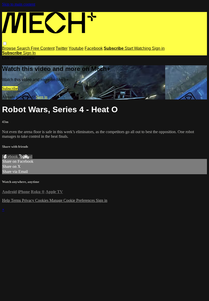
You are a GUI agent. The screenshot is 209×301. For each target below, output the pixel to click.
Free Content (43, 48)
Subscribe (10, 88)
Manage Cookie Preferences (72, 200)
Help (6, 200)
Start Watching (138, 48)
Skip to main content (18, 4)
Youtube (76, 48)
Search (24, 48)
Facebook (94, 48)
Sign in (158, 48)
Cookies (42, 200)
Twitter (62, 48)
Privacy (28, 200)
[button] (4, 43)
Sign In (29, 53)
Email (27, 156)
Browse (9, 48)
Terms (16, 200)
